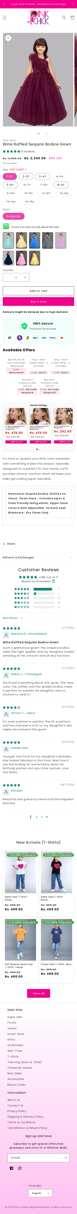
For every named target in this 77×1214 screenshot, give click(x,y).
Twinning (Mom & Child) (24, 1062)
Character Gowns (19, 1068)
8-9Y (61, 185)
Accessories (15, 1079)
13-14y (13, 202)
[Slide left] (30, 133)
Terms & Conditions (21, 1122)
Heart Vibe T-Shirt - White (17, 898)
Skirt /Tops (15, 1051)
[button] (5, 17)
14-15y (31, 202)
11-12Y (48, 194)
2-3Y (26, 176)
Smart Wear (15, 1034)
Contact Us (15, 1105)
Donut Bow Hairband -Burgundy (64, 427)
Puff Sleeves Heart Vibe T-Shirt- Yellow (19, 966)
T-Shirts (13, 1056)
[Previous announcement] (4, 4)
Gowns (12, 1028)
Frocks (11, 1022)
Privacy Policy (17, 1111)
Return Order (16, 1085)
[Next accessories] (71, 427)
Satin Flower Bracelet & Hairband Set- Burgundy (39, 427)
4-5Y (61, 177)
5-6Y (10, 185)
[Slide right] (47, 133)
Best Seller (14, 1073)
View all (38, 993)
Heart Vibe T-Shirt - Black (53, 898)
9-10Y (13, 194)
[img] (11, 628)
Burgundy (14, 216)
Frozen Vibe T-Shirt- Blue (56, 964)
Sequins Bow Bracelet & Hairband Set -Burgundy (15, 427)
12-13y (66, 194)
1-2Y (10, 176)
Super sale (14, 1017)
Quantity (8, 270)
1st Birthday (15, 1045)
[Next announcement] (73, 4)
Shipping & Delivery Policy (25, 1117)
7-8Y (46, 185)
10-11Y (31, 194)
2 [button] (37, 817)
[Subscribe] (65, 1157)
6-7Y (29, 185)
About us (13, 1100)
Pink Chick (20, 1207)
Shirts (11, 1039)
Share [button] (11, 544)
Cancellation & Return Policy (27, 1128)
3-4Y (42, 176)
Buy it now (39, 301)
